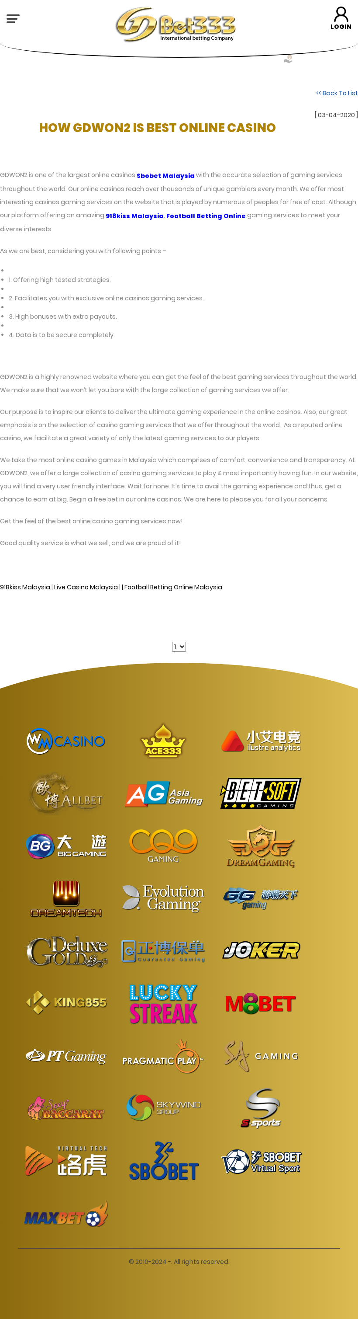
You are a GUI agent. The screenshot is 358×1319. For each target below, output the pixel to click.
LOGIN (340, 26)
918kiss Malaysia (25, 587)
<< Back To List (337, 92)
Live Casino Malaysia (86, 587)
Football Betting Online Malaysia (173, 587)
